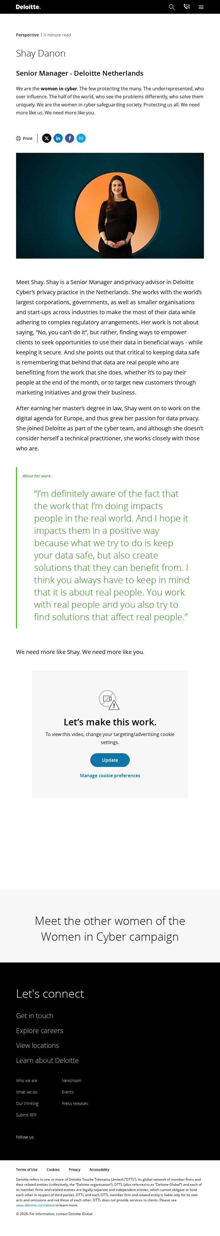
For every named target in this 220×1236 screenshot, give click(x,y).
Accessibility (99, 1169)
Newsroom (71, 1080)
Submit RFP (26, 1115)
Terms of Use (27, 1169)
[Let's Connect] (186, 7)
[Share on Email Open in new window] (81, 138)
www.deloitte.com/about (35, 1205)
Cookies (53, 1169)
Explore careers (39, 1030)
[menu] (201, 7)
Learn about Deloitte (47, 1060)
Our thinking (27, 1103)
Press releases (75, 1103)
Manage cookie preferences (110, 775)
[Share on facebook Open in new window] (69, 138)
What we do (26, 1092)
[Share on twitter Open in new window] (46, 138)
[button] (171, 7)
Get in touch (34, 1015)
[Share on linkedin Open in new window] (58, 138)
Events (68, 1092)
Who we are (26, 1080)
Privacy (74, 1169)
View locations (37, 1045)
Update (110, 760)
